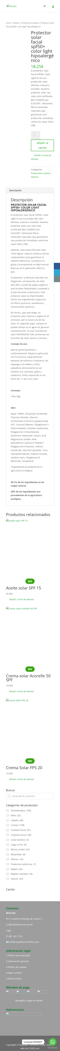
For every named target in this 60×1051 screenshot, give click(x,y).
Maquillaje (18, 854)
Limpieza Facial (21, 834)
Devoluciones (15, 978)
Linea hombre (20, 839)
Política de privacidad (19, 955)
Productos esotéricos (23, 864)
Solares (16, 22)
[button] (42, 157)
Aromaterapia (21, 810)
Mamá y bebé (20, 849)
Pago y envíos (15, 972)
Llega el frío (18, 844)
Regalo (16, 869)
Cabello (17, 820)
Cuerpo (17, 825)
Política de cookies (17, 967)
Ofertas (17, 859)
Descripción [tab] (15, 190)
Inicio (8, 22)
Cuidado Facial (21, 830)
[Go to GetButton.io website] (53, 1048)
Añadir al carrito (42, 145)
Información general (18, 961)
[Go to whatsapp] (52, 1042)
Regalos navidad (21, 873)
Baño (16, 815)
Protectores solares (30, 22)
